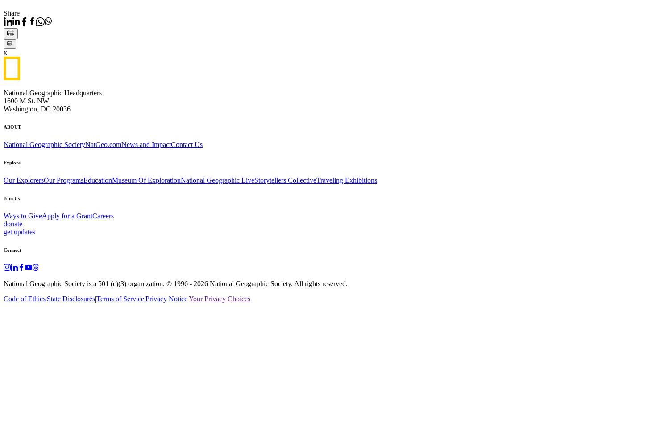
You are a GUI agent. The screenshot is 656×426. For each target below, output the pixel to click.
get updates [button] (19, 232)
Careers (103, 216)
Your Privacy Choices (219, 299)
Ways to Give (23, 216)
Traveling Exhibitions (346, 180)
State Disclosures (71, 299)
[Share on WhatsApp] (44, 21)
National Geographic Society (44, 144)
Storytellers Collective (285, 180)
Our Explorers (24, 180)
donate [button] (13, 224)
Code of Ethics (25, 299)
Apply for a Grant (67, 216)
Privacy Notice (166, 299)
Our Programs (63, 180)
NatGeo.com (103, 144)
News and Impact (146, 144)
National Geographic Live (217, 180)
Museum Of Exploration (146, 180)
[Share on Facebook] (28, 21)
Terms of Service (120, 299)
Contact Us (187, 144)
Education (97, 180)
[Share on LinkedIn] (12, 21)
